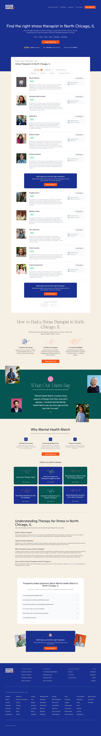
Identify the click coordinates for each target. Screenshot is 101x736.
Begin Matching (90, 7)
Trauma (50, 37)
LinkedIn (93, 680)
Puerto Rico (68, 708)
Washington (80, 714)
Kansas (33, 702)
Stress (45, 37)
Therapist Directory (26, 678)
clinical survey (71, 564)
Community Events (53, 7)
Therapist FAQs (47, 678)
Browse (17, 61)
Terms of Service (25, 680)
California (8, 708)
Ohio (66, 696)
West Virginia (92, 696)
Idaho (17, 711)
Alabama (7, 696)
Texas (78, 702)
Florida (18, 702)
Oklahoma (67, 699)
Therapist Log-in (47, 675)
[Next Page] (58, 305)
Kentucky (33, 705)
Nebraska (42, 714)
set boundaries (32, 536)
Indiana (33, 696)
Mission (70, 672)
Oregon (67, 702)
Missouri (42, 708)
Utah (78, 705)
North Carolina (56, 711)
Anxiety (41, 37)
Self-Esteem (64, 37)
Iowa (32, 699)
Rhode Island (68, 711)
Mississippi (43, 705)
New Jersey (55, 702)
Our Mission (63, 7)
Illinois (22, 61)
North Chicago (29, 61)
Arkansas (7, 705)
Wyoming (90, 702)
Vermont (79, 708)
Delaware (18, 696)
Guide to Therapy (26, 675)
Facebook (93, 672)
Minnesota (43, 702)
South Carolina (69, 714)
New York (54, 708)
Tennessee (79, 699)
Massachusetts (44, 696)
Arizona (7, 702)
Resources (71, 7)
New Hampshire (56, 699)
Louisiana (33, 708)
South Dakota (80, 696)
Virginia (79, 711)
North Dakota (56, 714)
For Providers (79, 7)
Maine (32, 711)
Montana (42, 711)
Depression (57, 37)
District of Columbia (21, 699)
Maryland (33, 714)
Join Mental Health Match (50, 672)
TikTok (94, 678)
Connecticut (8, 714)
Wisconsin (91, 699)
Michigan (42, 699)
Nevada (54, 696)
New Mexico (55, 705)
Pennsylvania (68, 705)
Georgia (18, 705)
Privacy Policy (72, 678)
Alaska (7, 699)
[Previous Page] (42, 305)
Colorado (8, 711)
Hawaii (18, 708)
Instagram (93, 675)
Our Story (71, 675)
